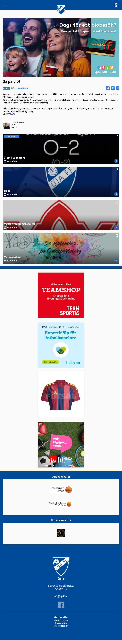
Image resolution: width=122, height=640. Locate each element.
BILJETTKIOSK (9, 114)
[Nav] (6, 5)
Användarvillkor (61, 620)
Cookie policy (61, 623)
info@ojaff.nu (61, 596)
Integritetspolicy (61, 626)
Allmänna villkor (61, 617)
